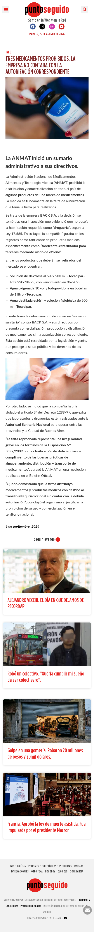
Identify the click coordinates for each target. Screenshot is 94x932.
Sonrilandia (76, 871)
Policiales (33, 866)
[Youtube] (61, 26)
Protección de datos (31, 905)
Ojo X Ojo (63, 871)
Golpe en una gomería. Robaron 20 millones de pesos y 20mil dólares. (45, 753)
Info (8, 52)
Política (21, 866)
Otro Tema (37, 871)
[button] (5, 9)
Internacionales (20, 871)
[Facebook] (33, 26)
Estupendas (65, 866)
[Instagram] (52, 26)
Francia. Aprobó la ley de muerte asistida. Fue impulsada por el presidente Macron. (46, 827)
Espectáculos (49, 866)
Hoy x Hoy (50, 871)
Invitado (79, 866)
